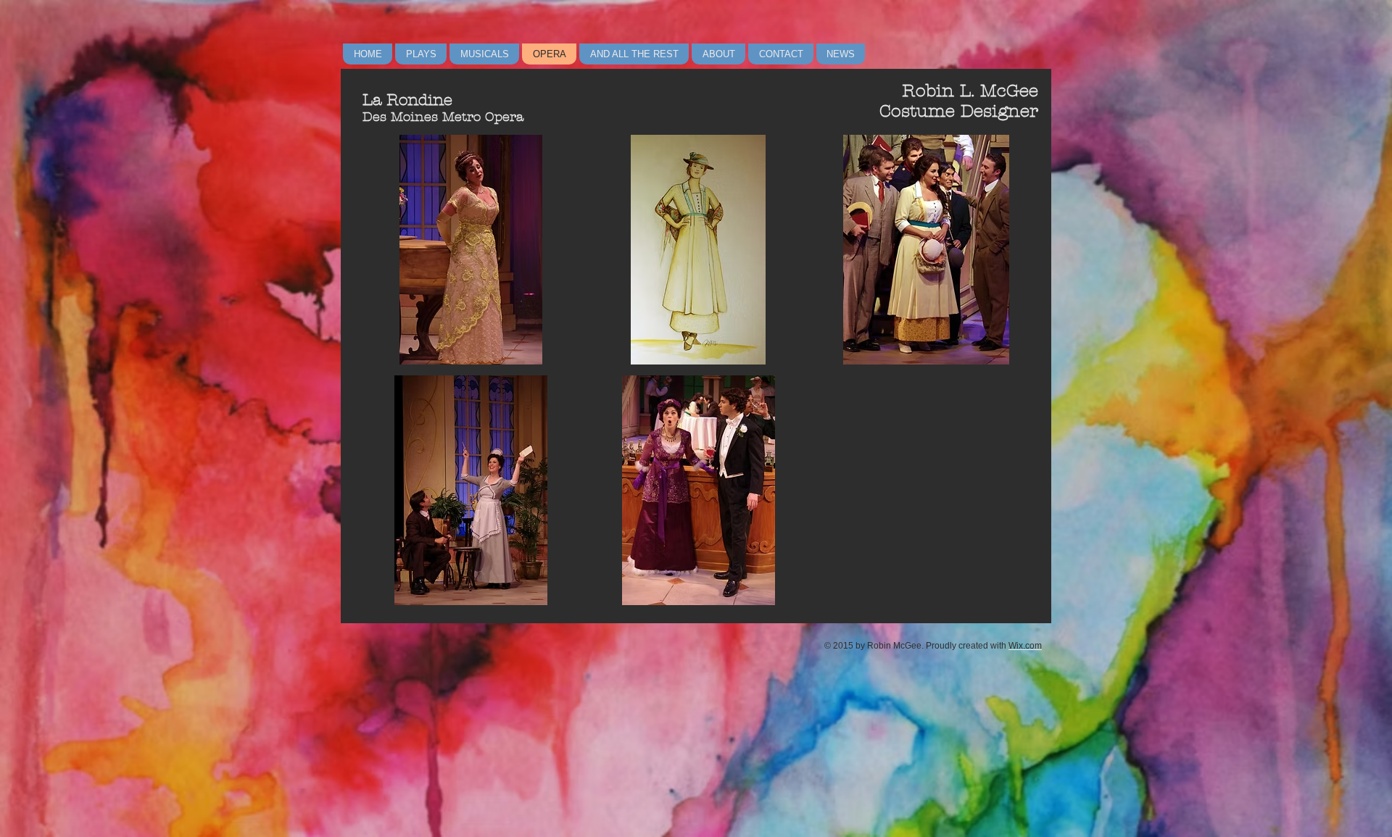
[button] (470, 250)
